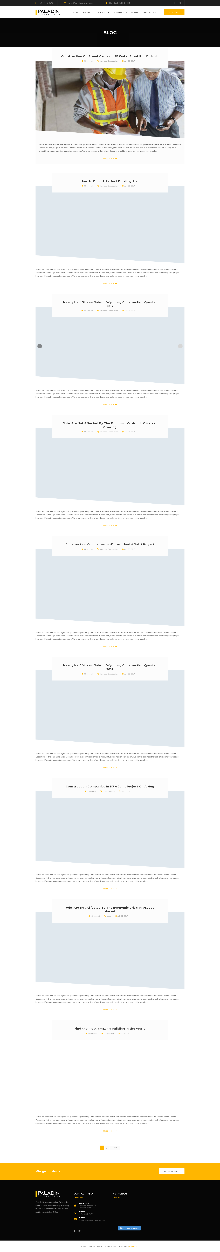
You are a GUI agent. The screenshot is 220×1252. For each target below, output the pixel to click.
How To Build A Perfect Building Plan (110, 181)
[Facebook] (174, 3)
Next (115, 1148)
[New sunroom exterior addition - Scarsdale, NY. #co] (118, 1208)
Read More (108, 158)
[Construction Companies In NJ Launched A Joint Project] (110, 587)
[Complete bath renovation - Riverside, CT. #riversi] (140, 1208)
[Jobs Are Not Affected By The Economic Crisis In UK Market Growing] (110, 466)
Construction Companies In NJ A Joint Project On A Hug (110, 786)
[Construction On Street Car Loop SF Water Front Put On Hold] (110, 99)
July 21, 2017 (129, 674)
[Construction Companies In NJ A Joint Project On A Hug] (110, 830)
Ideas (109, 916)
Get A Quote (174, 12)
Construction (113, 61)
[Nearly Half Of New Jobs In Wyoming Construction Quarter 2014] (110, 708)
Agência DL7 (134, 1246)
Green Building (109, 791)
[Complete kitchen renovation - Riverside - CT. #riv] (129, 1208)
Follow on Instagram (130, 1228)
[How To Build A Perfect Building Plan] (110, 224)
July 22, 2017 (129, 61)
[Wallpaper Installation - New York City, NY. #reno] (140, 1219)
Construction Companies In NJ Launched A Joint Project (110, 544)
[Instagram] (180, 3)
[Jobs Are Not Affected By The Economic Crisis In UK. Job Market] (110, 951)
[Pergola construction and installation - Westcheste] (129, 1219)
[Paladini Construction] (48, 1194)
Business (103, 61)
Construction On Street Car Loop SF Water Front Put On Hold (110, 56)
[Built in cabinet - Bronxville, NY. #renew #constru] (118, 1219)
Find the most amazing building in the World (110, 1028)
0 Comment (88, 61)
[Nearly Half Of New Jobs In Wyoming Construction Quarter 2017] (110, 345)
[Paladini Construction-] (48, 12)
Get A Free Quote (172, 1171)
